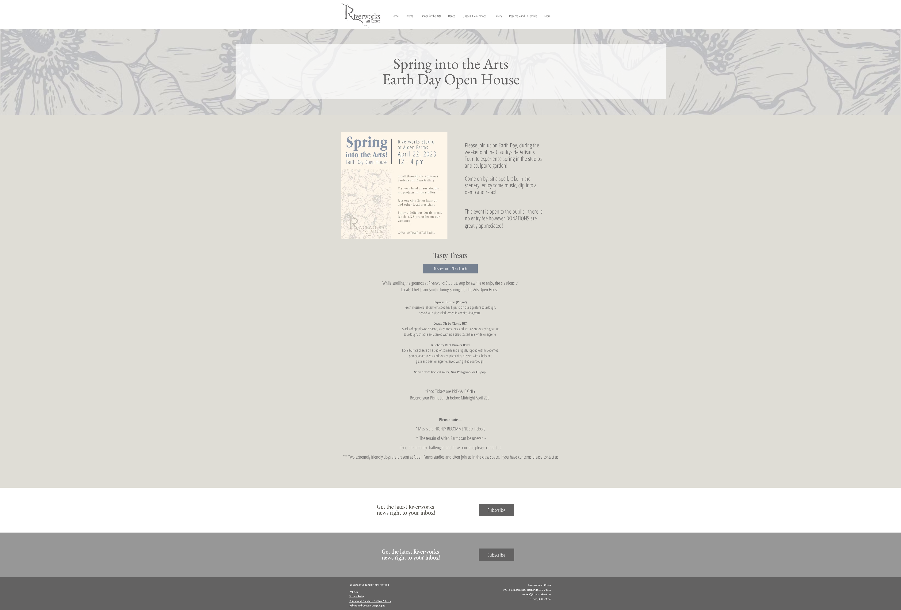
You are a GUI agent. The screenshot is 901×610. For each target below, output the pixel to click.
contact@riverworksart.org (536, 594)
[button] (450, 268)
